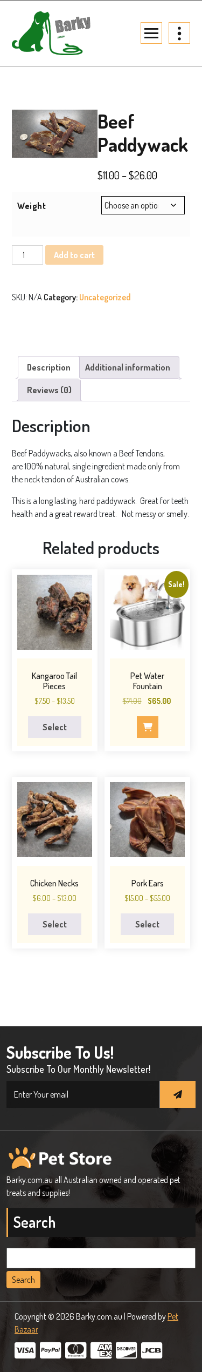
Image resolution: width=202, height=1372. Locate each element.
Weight (31, 205)
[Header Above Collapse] (179, 33)
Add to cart (74, 255)
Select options (54, 730)
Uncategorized (105, 297)
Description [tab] (49, 367)
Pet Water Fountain (147, 680)
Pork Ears (147, 883)
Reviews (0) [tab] (49, 390)
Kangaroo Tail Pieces (54, 680)
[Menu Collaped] (151, 33)
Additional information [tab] (127, 367)
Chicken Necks (54, 883)
